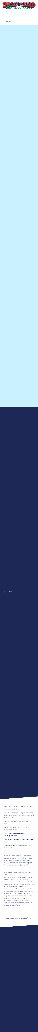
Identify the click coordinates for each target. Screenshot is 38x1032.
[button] (31, 21)
